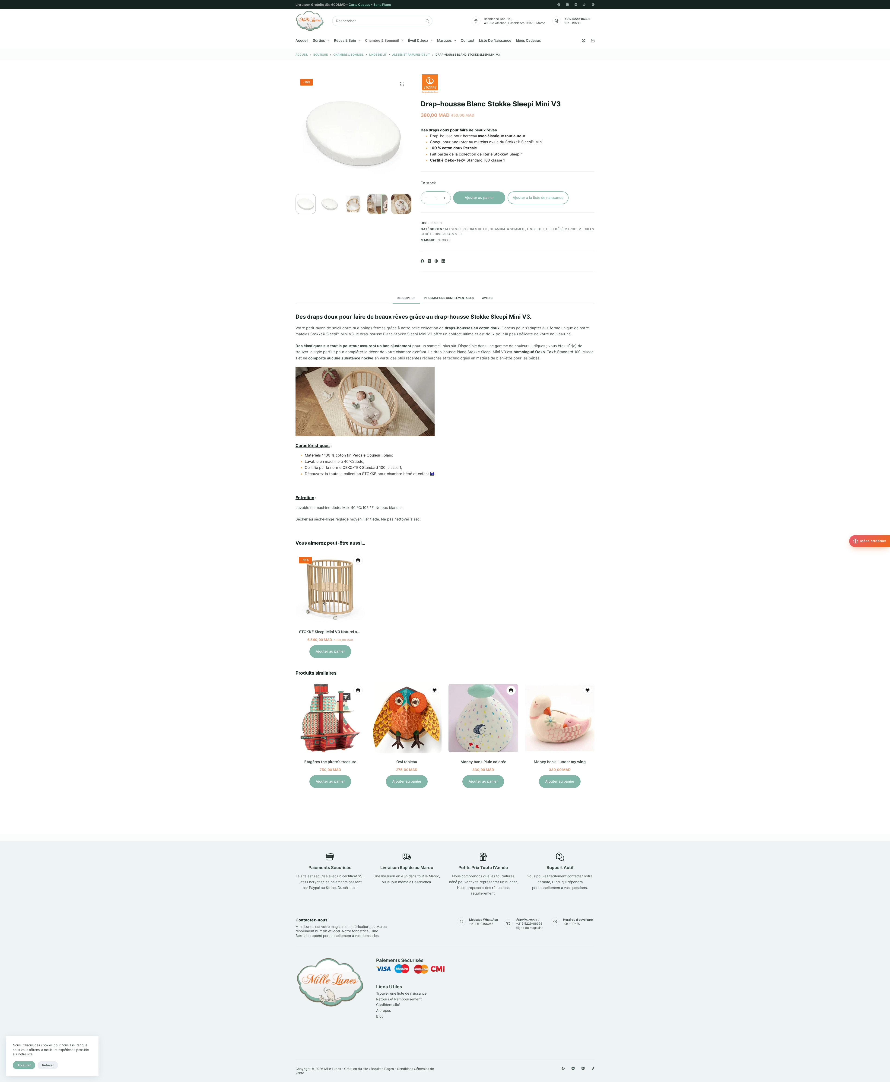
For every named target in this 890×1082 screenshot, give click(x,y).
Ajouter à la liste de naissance (538, 197)
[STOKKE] (430, 83)
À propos (383, 1010)
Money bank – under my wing (488, 761)
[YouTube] (576, 4)
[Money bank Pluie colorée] (411, 718)
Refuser (48, 1065)
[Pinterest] (436, 261)
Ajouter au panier (479, 197)
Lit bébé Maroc (563, 229)
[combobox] (377, 21)
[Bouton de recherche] (427, 21)
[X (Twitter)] (429, 261)
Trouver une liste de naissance (401, 993)
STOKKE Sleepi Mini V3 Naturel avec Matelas (338, 631)
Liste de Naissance (495, 40)
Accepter (24, 1065)
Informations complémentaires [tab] (449, 298)
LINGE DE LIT (537, 229)
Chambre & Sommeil (382, 40)
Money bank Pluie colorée (411, 761)
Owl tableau (334, 761)
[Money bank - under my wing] (488, 718)
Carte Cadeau (359, 4)
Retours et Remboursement (399, 999)
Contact (467, 40)
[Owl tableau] (335, 718)
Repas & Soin (345, 40)
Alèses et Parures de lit (466, 229)
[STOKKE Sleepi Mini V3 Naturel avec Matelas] (330, 588)
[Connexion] (583, 40)
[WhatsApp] (593, 4)
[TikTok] (584, 4)
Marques (444, 40)
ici (432, 473)
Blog (380, 1016)
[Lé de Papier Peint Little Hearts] (564, 718)
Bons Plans (382, 4)
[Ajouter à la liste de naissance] (358, 560)
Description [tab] (406, 298)
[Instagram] (567, 4)
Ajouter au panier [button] (330, 651)
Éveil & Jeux (418, 40)
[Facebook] (558, 4)
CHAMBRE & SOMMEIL (507, 229)
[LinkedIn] (443, 261)
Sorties (319, 40)
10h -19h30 (572, 23)
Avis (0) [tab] (487, 298)
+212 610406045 (481, 924)
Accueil (302, 40)
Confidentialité (388, 1005)
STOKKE (444, 240)
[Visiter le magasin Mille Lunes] (525, 959)
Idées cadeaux (528, 40)
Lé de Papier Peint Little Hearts (564, 761)
